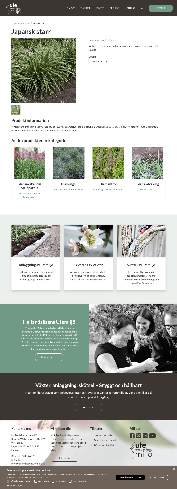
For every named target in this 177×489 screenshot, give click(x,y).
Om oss (71, 8)
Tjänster (85, 8)
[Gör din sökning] (142, 8)
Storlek (92, 56)
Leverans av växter (103, 434)
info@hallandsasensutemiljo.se (28, 463)
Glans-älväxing (147, 184)
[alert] (88, 477)
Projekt (114, 8)
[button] (59, 485)
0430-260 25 (28, 456)
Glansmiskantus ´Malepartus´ (29, 186)
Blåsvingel (69, 184)
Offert (161, 8)
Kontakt (130, 8)
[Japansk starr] (43, 70)
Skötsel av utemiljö (103, 445)
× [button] (174, 469)
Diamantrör (108, 184)
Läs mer (46, 477)
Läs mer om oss (49, 357)
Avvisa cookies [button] (157, 477)
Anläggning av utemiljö (105, 439)
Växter (100, 8)
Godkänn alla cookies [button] (130, 477)
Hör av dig (88, 407)
